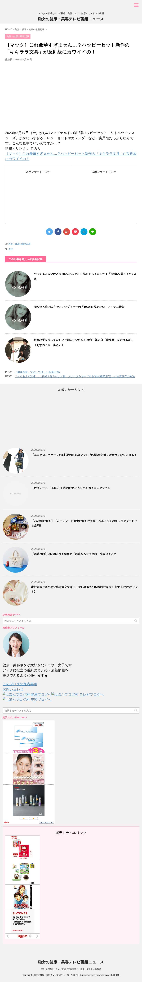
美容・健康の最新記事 (19, 243)
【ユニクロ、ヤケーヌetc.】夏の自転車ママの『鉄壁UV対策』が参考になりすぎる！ (84, 454)
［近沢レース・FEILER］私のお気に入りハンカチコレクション (70, 487)
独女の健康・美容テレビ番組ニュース (71, 19)
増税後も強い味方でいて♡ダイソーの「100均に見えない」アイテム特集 (79, 306)
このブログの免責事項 (20, 684)
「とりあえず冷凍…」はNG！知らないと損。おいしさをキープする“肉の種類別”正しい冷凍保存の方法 (75, 376)
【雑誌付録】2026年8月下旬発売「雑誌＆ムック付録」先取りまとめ (74, 553)
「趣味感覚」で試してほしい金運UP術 (37, 372)
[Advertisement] (71, 97)
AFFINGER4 (113, 975)
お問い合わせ (13, 689)
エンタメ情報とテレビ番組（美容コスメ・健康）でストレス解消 (71, 969)
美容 (10, 249)
